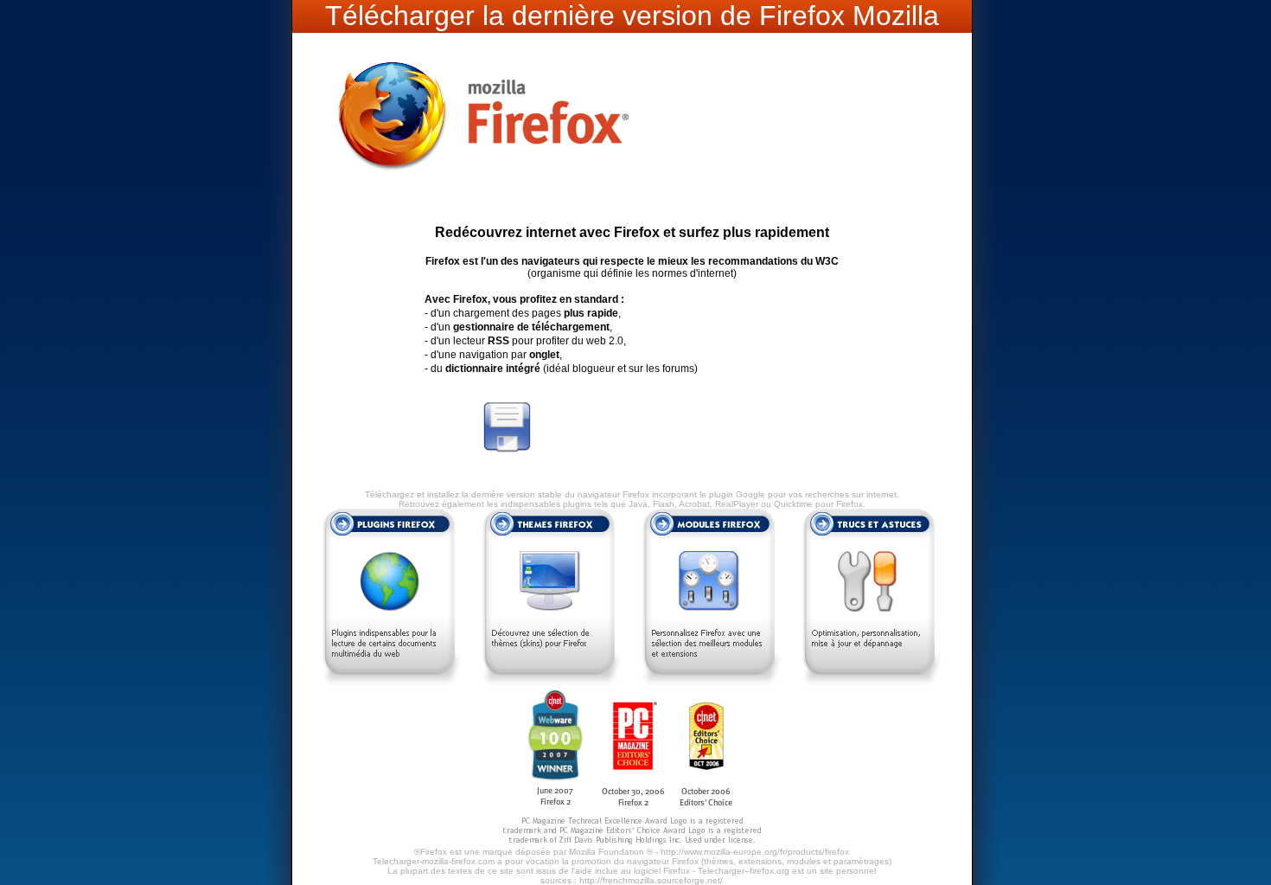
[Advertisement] (736, 427)
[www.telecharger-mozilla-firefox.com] (481, 195)
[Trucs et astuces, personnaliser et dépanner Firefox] (872, 683)
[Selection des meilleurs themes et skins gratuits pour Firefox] (552, 683)
